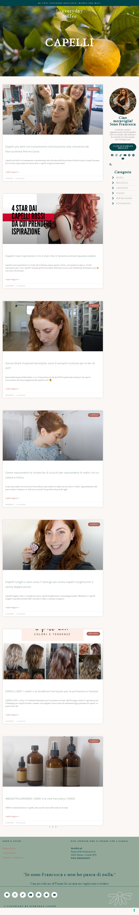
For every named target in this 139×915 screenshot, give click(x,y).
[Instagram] (116, 155)
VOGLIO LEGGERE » (12, 172)
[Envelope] (122, 158)
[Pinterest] (129, 155)
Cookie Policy (9, 853)
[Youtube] (125, 155)
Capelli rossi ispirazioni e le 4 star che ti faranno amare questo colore (50, 256)
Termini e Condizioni (13, 857)
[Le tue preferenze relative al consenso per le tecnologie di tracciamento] (134, 910)
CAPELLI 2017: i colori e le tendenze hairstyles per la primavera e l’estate (51, 691)
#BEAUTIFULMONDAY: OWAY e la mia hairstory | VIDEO (40, 798)
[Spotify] (133, 155)
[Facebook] (112, 155)
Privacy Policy (9, 848)
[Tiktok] (120, 155)
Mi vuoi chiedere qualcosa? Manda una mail (69, 3)
